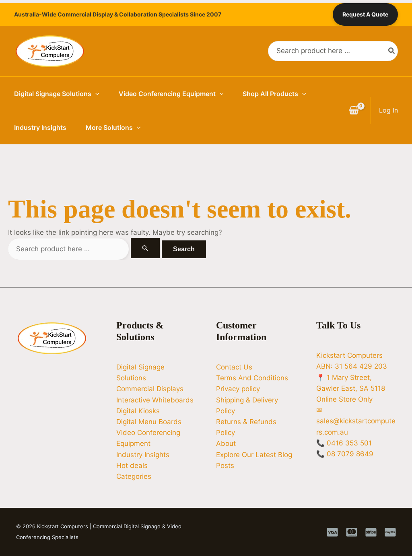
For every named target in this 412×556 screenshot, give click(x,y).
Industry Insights (40, 127)
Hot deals (132, 466)
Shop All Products (270, 94)
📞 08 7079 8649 (344, 454)
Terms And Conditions (252, 378)
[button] (95, 93)
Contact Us (234, 367)
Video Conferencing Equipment (167, 94)
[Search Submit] (145, 248)
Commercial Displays (149, 389)
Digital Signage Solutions (52, 94)
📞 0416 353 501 (344, 443)
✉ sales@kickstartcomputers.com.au (356, 421)
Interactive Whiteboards (155, 400)
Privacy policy (238, 389)
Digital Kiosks (138, 411)
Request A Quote (365, 14)
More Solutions (109, 127)
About (226, 443)
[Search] (392, 51)
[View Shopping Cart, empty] (354, 110)
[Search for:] (85, 249)
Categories (133, 476)
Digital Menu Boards (148, 422)
